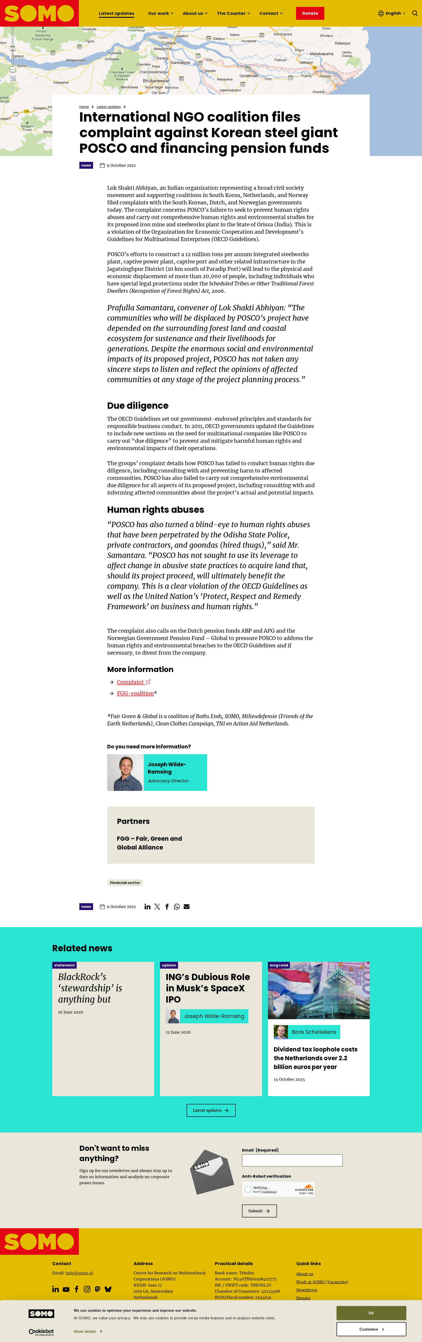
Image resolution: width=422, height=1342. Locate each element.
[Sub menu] (172, 13)
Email (260, 1150)
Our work (158, 13)
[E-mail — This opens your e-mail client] (186, 907)
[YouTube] (66, 1289)
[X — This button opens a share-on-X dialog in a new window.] (157, 907)
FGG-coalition (135, 693)
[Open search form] (415, 13)
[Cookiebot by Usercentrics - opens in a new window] (41, 1332)
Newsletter (306, 1290)
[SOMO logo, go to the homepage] (39, 13)
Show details (85, 1331)
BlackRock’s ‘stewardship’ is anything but (90, 988)
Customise (368, 1329)
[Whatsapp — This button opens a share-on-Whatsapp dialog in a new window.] (177, 907)
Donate (303, 1298)
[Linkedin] (55, 1289)
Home (84, 106)
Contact (268, 13)
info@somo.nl (79, 1272)
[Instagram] (87, 1289)
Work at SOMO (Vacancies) (322, 1281)
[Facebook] (76, 1289)
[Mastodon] (97, 1289)
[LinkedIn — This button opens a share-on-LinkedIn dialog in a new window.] (147, 907)
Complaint (133, 682)
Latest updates (116, 13)
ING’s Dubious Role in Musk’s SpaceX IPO (208, 988)
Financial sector (125, 882)
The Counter (231, 13)
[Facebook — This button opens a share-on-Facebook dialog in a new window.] (167, 907)
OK (371, 1313)
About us (193, 13)
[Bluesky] (108, 1289)
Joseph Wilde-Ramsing (167, 768)
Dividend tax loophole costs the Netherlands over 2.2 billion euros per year (316, 1058)
